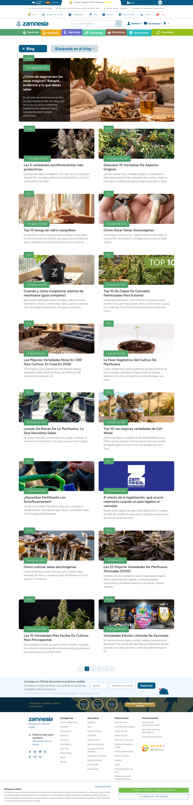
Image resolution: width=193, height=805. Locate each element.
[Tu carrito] (167, 23)
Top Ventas (91, 735)
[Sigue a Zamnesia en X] (45, 751)
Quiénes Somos (93, 740)
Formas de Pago (121, 731)
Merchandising (65, 753)
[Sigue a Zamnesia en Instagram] (34, 751)
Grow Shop (64, 748)
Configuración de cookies (153, 796)
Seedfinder (91, 722)
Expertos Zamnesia (94, 760)
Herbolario (64, 735)
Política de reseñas (122, 756)
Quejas (117, 764)
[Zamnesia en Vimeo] (40, 751)
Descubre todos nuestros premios (140, 704)
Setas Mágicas (65, 744)
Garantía (118, 760)
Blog (89, 727)
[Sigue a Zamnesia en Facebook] (29, 751)
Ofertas (63, 757)
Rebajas (63, 762)
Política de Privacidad (68, 693)
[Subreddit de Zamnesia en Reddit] (34, 756)
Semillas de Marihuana (69, 722)
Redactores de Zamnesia (96, 756)
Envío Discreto (92, 764)
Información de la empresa (125, 727)
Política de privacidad (103, 786)
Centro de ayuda (121, 722)
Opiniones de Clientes (95, 744)
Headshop (64, 727)
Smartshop (64, 740)
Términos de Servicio (87, 693)
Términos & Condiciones (124, 740)
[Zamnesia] (41, 24)
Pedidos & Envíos (121, 735)
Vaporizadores (65, 731)
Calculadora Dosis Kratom (152, 737)
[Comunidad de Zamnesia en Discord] (40, 756)
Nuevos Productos (94, 731)
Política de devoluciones (124, 751)
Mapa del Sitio (92, 769)
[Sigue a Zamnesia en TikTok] (29, 756)
